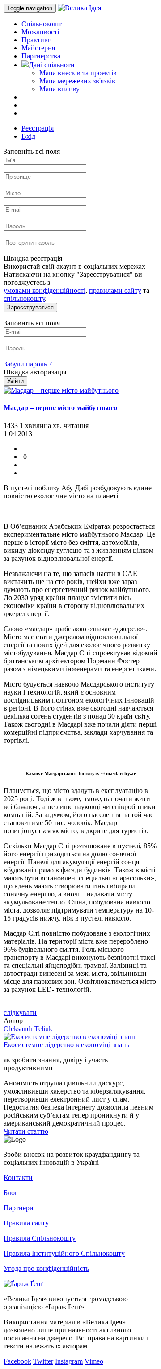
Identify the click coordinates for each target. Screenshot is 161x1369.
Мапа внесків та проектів (78, 73)
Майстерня (38, 48)
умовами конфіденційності (44, 290)
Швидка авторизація (35, 372)
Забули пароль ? (28, 364)
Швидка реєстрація (33, 258)
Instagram (69, 1361)
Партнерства (40, 56)
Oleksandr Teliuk (28, 1028)
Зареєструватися (30, 307)
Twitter (43, 1361)
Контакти (18, 1177)
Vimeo (94, 1361)
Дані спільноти (52, 65)
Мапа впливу (59, 89)
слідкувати (20, 1012)
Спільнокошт (41, 24)
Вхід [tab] (28, 136)
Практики (36, 40)
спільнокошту (24, 298)
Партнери (19, 1208)
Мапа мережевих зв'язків (77, 81)
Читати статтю (26, 1131)
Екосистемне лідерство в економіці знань (66, 1044)
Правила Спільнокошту (40, 1238)
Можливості (40, 32)
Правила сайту (26, 1223)
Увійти (15, 381)
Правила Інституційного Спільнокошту (64, 1253)
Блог (11, 1192)
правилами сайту (115, 290)
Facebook (17, 1361)
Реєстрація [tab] (37, 128)
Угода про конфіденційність (46, 1268)
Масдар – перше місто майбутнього (60, 407)
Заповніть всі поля (32, 151)
